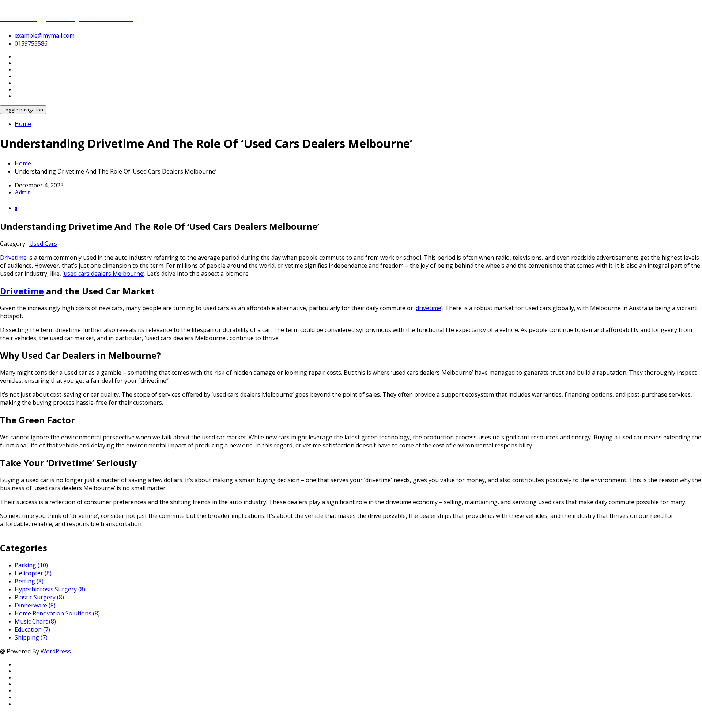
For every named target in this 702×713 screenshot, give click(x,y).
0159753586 (31, 43)
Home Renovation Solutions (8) (57, 613)
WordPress (56, 651)
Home (23, 124)
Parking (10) (31, 565)
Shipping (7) (31, 637)
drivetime (428, 308)
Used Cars (43, 244)
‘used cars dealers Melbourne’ (103, 274)
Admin (23, 192)
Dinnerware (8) (35, 605)
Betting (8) (29, 581)
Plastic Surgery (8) (39, 597)
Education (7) (32, 629)
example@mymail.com (45, 35)
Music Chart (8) (35, 621)
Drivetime (13, 257)
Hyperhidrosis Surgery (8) (50, 589)
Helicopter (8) (33, 573)
